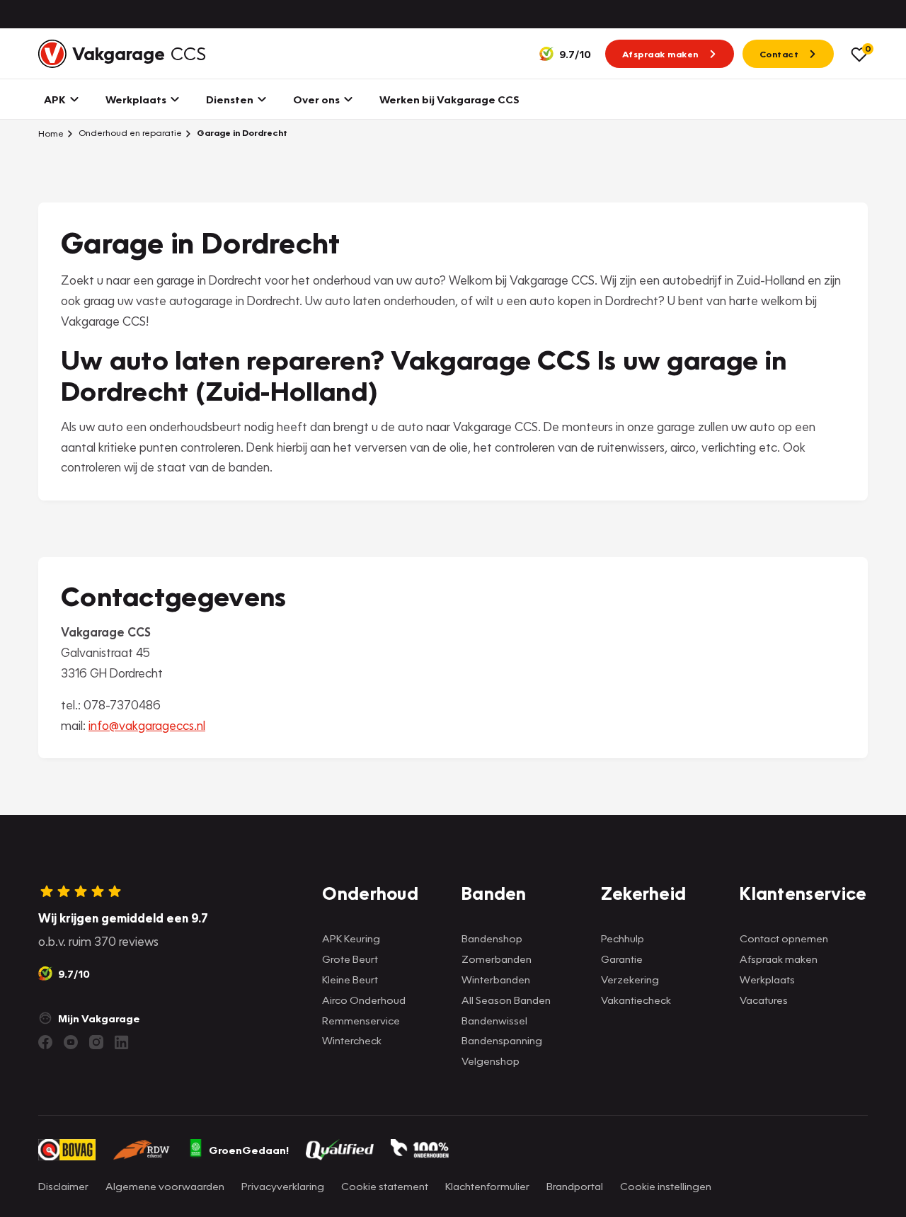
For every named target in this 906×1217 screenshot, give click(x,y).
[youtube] (71, 1042)
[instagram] (96, 1042)
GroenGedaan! (249, 1149)
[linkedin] (122, 1042)
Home (51, 133)
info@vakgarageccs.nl (146, 725)
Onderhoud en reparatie (129, 132)
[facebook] (45, 1042)
